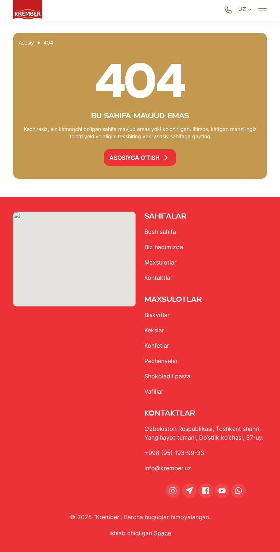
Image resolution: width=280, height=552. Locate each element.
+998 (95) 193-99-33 (174, 452)
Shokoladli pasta (167, 376)
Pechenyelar (161, 360)
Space (162, 533)
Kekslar (154, 330)
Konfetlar (156, 345)
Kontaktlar (158, 277)
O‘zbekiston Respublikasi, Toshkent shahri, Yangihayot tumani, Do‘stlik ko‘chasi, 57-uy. (203, 433)
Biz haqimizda (163, 247)
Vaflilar (153, 391)
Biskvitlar (157, 315)
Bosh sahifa (160, 231)
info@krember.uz (167, 468)
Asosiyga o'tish (134, 157)
